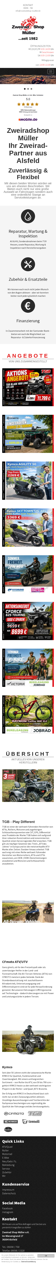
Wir (3, 1175)
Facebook (7, 1208)
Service (6, 1168)
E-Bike (5, 1157)
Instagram (7, 1212)
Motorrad (7, 1154)
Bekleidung (8, 1165)
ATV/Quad (7, 1146)
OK (46, 1256)
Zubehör (6, 1172)
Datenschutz (9, 1193)
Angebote (28, 356)
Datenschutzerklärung (28, 1261)
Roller (5, 1150)
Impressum (8, 1189)
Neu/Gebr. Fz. (9, 1161)
